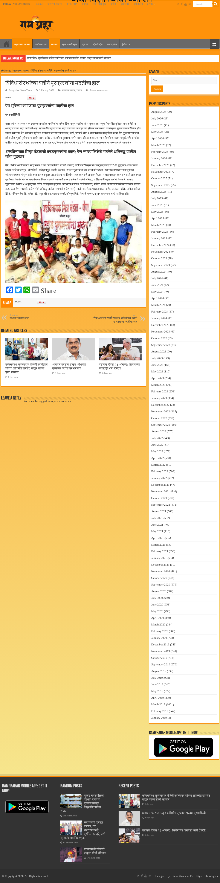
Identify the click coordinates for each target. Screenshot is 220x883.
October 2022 (159, 418)
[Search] (215, 4)
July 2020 (157, 597)
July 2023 (157, 358)
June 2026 (157, 125)
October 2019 (159, 657)
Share (48, 290)
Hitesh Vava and (180, 876)
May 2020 (157, 611)
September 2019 (160, 664)
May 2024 (157, 291)
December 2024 (160, 245)
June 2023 (157, 364)
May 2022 (157, 451)
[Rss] (178, 4)
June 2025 (157, 205)
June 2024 (157, 285)
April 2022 (157, 458)
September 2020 (160, 584)
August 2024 (158, 271)
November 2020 (160, 571)
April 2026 (157, 138)
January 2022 (159, 478)
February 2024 (159, 311)
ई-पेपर (150, 3)
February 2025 (159, 231)
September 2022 (160, 424)
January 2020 (159, 637)
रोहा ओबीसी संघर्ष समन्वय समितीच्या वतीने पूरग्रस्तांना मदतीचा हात (115, 318)
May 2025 (157, 211)
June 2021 (157, 524)
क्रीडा (113, 3)
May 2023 (157, 371)
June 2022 (157, 444)
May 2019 (157, 691)
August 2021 (158, 511)
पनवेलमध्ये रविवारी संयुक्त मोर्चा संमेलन (95, 851)
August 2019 (158, 671)
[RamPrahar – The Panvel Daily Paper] (36, 22)
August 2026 (158, 111)
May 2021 (157, 531)
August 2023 (158, 351)
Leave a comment (99, 90)
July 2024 (157, 278)
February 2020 (159, 631)
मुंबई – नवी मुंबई (99, 3)
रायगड (85, 3)
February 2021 (159, 551)
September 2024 (160, 265)
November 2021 (160, 491)
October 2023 (159, 338)
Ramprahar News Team (20, 90)
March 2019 (158, 704)
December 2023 (160, 324)
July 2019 (157, 677)
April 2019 (157, 697)
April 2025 (157, 218)
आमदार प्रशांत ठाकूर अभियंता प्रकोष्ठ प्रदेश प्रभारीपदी (69, 366)
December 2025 (160, 165)
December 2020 (160, 564)
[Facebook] (181, 4)
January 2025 (159, 238)
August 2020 (158, 591)
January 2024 (159, 318)
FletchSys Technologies (204, 876)
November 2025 (160, 171)
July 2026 (157, 118)
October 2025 (159, 178)
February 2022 (159, 471)
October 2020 (159, 578)
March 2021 (158, 544)
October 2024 (159, 258)
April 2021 (157, 538)
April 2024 (157, 298)
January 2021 (159, 558)
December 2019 (160, 644)
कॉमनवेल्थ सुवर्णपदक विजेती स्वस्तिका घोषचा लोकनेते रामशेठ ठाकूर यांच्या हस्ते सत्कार (69, 58)
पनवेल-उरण (72, 3)
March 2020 (158, 624)
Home (39, 3)
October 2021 (159, 498)
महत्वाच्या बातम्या (54, 3)
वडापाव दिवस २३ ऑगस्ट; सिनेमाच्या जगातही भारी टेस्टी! (119, 366)
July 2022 (157, 438)
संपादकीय (138, 3)
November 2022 (160, 411)
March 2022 (158, 464)
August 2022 (158, 431)
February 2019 (159, 711)
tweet (8, 97)
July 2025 (157, 198)
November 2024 (160, 251)
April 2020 (157, 617)
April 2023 (157, 378)
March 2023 (158, 384)
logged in (44, 401)
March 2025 (158, 225)
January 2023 (159, 398)
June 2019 (157, 684)
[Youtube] (185, 4)
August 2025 (158, 191)
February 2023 (159, 391)
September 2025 (160, 185)
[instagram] (190, 4)
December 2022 (160, 404)
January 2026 (159, 158)
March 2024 (158, 305)
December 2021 (160, 484)
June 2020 (157, 604)
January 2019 (159, 717)
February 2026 (159, 151)
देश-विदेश (125, 3)
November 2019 (160, 651)
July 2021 (157, 518)
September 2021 (160, 504)
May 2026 (157, 131)
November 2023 (160, 331)
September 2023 (160, 344)
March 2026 (158, 145)
